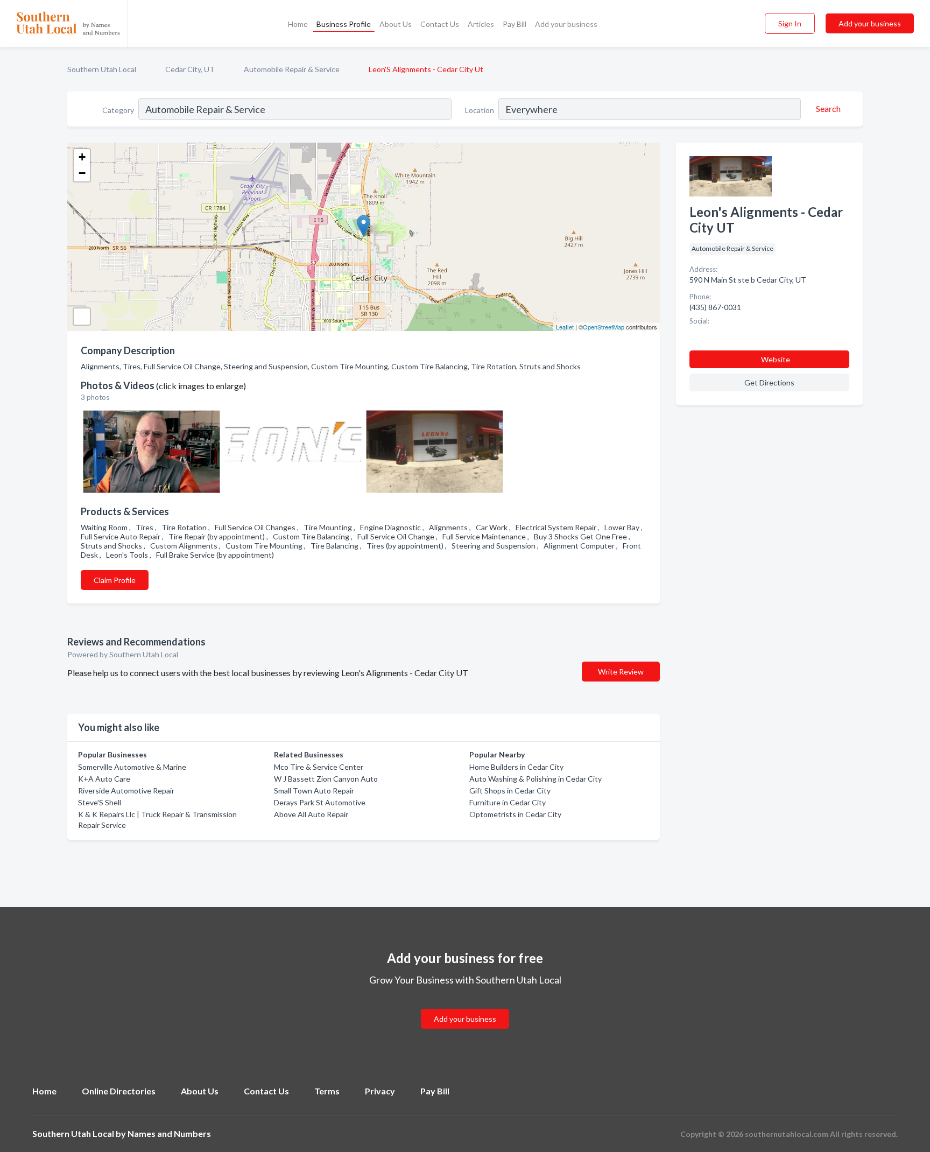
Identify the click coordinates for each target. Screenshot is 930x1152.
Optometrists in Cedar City (515, 814)
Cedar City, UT (190, 69)
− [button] (82, 173)
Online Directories (119, 1091)
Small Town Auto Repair (314, 790)
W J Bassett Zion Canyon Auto (326, 778)
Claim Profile (115, 580)
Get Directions (769, 382)
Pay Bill (514, 24)
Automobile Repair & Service (292, 69)
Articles (481, 24)
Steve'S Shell (99, 802)
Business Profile (343, 24)
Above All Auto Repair (311, 814)
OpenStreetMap (603, 326)
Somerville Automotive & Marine (132, 766)
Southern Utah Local (101, 69)
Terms (327, 1091)
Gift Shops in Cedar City (510, 790)
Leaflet (565, 326)
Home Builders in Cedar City (516, 766)
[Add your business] (465, 1006)
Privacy (380, 1091)
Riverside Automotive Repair (126, 790)
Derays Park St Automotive (319, 802)
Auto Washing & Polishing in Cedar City (535, 778)
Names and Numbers (169, 1133)
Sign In (789, 23)
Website (775, 359)
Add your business (566, 24)
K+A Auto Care (104, 778)
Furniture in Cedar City (507, 802)
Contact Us (439, 24)
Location (479, 110)
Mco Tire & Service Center (318, 766)
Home (298, 24)
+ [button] (82, 157)
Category (118, 110)
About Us (395, 24)
